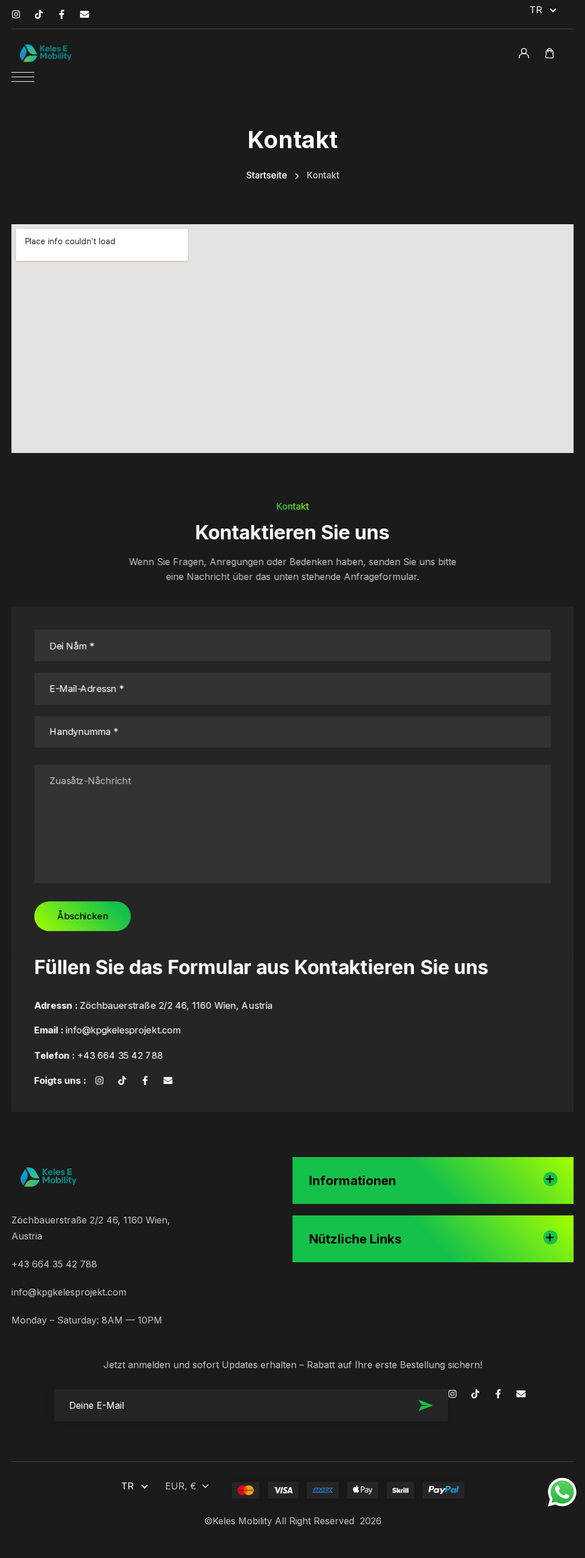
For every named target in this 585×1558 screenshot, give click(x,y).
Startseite (266, 175)
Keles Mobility (242, 1521)
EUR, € (181, 1486)
